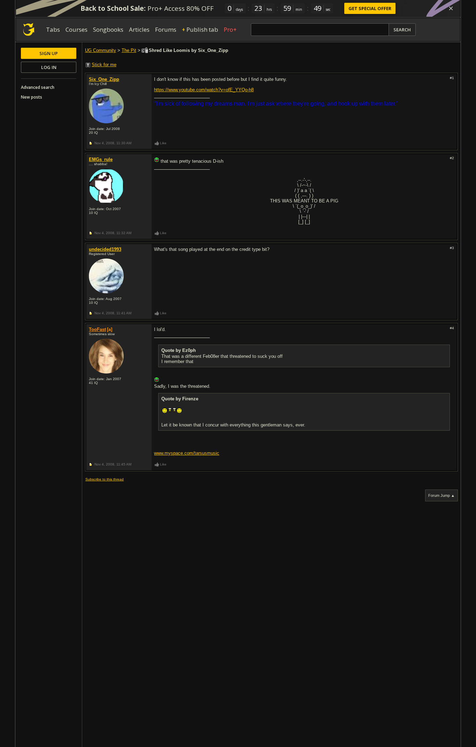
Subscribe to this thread (104, 479)
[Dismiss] (450, 8)
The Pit (129, 50)
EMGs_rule (101, 159)
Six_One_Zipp (104, 79)
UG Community (100, 50)
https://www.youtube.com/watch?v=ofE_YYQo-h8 (204, 89)
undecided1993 (105, 249)
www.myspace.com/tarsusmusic (186, 453)
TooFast (97, 329)
